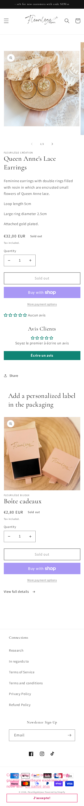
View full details (17, 591)
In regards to (19, 661)
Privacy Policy (20, 693)
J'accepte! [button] (42, 798)
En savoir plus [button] (37, 786)
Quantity (10, 251)
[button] (6, 20)
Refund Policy (20, 704)
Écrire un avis (42, 355)
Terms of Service (22, 672)
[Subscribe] (69, 735)
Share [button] (13, 375)
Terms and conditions (26, 683)
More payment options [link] (42, 304)
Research (16, 650)
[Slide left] (32, 144)
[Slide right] (52, 144)
